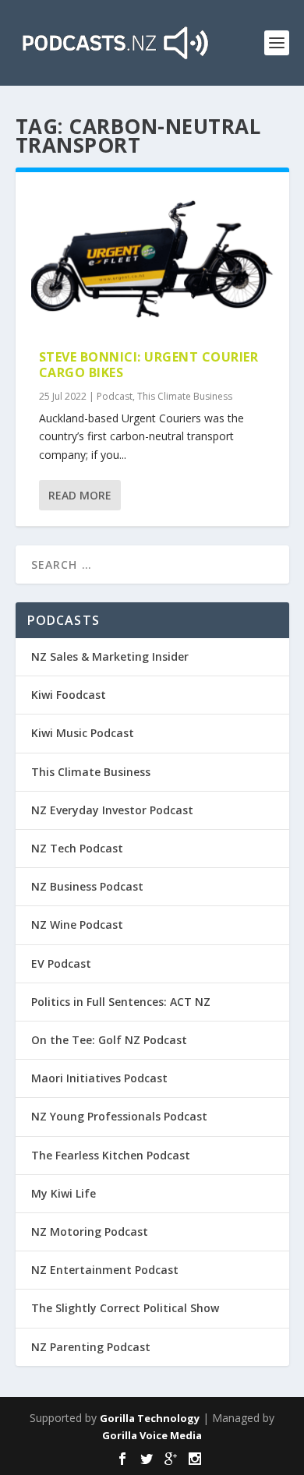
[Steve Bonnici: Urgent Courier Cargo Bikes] (152, 260)
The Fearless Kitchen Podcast (110, 1155)
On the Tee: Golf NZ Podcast (109, 1039)
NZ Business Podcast (87, 886)
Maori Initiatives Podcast (99, 1078)
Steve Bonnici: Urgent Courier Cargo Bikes (149, 365)
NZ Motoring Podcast (89, 1231)
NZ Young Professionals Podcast (119, 1116)
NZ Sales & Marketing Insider (110, 656)
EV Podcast (61, 963)
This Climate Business (184, 396)
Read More (79, 495)
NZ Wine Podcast (77, 924)
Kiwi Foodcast (68, 694)
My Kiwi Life (63, 1193)
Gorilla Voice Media (152, 1435)
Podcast (115, 396)
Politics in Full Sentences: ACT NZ (120, 1001)
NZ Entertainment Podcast (105, 1269)
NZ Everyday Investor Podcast (112, 810)
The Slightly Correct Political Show (125, 1307)
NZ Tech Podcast (77, 848)
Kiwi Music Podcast (82, 732)
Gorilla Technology (150, 1418)
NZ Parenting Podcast (90, 1346)
